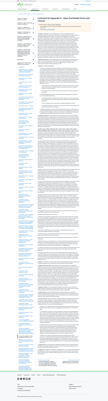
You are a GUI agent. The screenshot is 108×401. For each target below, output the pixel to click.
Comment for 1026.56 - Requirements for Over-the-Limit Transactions (26, 291)
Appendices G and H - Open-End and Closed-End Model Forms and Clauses (26, 341)
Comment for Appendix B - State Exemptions (26, 316)
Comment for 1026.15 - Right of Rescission (25, 126)
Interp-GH (73, 360)
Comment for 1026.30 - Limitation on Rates (26, 188)
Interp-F (44, 360)
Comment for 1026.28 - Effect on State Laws (26, 180)
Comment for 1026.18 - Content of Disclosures (26, 138)
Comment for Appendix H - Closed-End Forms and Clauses (26, 345)
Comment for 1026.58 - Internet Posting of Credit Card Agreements (26, 300)
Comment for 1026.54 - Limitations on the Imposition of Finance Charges (26, 280)
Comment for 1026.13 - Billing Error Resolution (25, 118)
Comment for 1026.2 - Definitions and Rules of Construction (26, 75)
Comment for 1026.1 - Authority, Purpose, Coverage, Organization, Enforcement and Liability (26, 71)
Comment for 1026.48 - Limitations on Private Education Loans (26, 263)
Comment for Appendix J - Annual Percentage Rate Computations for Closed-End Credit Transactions (26, 350)
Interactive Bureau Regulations (24, 13)
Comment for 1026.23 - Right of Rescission (25, 160)
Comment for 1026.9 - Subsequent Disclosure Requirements (26, 103)
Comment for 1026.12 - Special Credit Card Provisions (25, 114)
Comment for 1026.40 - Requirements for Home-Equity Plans (25, 236)
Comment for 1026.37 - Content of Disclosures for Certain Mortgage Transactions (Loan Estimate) (26, 222)
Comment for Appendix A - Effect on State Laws (26, 313)
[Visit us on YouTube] (27, 379)
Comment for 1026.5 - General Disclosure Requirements (25, 86)
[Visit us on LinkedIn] (24, 379)
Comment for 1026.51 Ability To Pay (25, 268)
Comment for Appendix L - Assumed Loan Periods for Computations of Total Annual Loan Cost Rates (25, 361)
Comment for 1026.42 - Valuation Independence (26, 245)
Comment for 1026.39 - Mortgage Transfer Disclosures (26, 231)
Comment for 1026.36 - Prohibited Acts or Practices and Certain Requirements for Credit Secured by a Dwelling (26, 216)
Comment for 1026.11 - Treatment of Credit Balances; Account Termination (26, 109)
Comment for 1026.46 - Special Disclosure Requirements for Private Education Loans (25, 254)
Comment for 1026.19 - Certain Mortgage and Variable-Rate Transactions (25, 142)
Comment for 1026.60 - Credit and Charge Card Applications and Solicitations (26, 308)
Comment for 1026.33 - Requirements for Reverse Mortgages (24, 201)
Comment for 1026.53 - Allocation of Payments (26, 275)
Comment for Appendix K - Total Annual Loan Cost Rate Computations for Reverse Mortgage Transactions (25, 355)
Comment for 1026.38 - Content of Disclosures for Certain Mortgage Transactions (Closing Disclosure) (26, 227)
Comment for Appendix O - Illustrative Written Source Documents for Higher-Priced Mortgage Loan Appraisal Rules (25, 368)
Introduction (21, 67)
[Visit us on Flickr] (29, 379)
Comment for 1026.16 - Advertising (24, 130)
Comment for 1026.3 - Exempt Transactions (25, 79)
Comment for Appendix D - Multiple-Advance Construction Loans (25, 325)
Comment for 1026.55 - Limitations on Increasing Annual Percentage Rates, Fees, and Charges (26, 285)
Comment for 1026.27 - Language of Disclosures (26, 176)
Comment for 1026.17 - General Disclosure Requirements (25, 134)
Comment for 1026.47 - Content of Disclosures (26, 259)
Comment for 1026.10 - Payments (26, 105)
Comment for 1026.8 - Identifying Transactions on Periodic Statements (26, 98)
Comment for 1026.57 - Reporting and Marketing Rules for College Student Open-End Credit (26, 296)
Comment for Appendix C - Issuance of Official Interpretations (26, 320)
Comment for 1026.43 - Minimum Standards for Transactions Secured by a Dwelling (26, 249)
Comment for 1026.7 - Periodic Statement (25, 94)
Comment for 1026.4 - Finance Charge (25, 83)
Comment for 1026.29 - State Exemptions (25, 184)
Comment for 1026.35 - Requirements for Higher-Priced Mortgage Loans (25, 211)
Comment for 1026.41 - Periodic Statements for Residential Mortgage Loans (26, 241)
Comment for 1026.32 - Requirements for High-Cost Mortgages (25, 196)
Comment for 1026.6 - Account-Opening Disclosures (25, 90)
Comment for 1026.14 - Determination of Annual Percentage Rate (24, 122)
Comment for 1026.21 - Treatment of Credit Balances (26, 151)
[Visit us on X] (21, 379)
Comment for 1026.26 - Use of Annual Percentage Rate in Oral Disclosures (25, 172)
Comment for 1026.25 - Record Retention (25, 168)
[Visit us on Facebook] (18, 379)
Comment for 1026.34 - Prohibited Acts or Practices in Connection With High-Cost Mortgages (26, 206)
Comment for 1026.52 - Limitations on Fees (24, 271)
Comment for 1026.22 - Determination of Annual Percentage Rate (24, 156)
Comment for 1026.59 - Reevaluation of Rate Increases (25, 304)
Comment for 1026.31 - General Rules (25, 191)
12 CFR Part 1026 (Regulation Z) (38, 13)
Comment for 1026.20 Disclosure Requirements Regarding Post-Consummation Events (26, 147)
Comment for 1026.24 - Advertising (24, 164)
